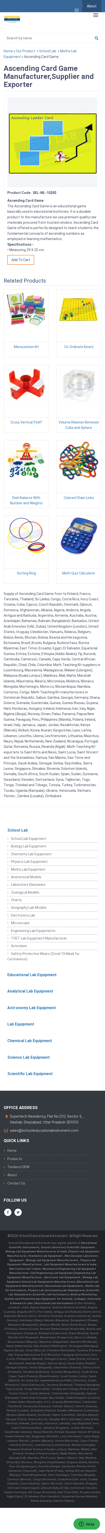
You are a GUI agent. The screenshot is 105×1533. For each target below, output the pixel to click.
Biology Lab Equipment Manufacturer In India (37, 1251)
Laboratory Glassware (28, 885)
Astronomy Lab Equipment (31, 1007)
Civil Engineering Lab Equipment (52, 1273)
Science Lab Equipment (28, 1057)
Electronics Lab (23, 915)
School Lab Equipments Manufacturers (48, 1281)
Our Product (25, 51)
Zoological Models (25, 892)
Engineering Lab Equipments (33, 931)
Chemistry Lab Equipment (31, 854)
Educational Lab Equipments (64, 1286)
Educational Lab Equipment (32, 975)
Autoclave (19, 946)
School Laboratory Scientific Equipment (68, 1247)
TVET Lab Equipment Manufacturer (39, 938)
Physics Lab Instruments (44, 1290)
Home (8, 51)
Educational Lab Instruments (53, 1303)
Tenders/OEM (18, 1167)
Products (14, 1159)
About (91, 6)
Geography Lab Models (28, 907)
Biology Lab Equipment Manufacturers (52, 1260)
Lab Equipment (20, 1024)
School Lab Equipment (28, 839)
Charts (16, 900)
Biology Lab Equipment (28, 846)
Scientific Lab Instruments (51, 1294)
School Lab (47, 51)
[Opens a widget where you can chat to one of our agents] (86, 1524)
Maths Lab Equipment (28, 869)
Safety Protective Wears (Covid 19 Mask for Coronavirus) (43, 956)
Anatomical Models (26, 877)
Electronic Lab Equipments (62, 1277)
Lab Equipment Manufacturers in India (70, 1264)
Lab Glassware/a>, (74, 1290)
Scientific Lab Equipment (30, 1073)
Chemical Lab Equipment (29, 1040)
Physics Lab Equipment (29, 862)
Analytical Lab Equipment (30, 991)
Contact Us (16, 1183)
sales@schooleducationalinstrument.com (44, 1130)
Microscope (20, 923)
